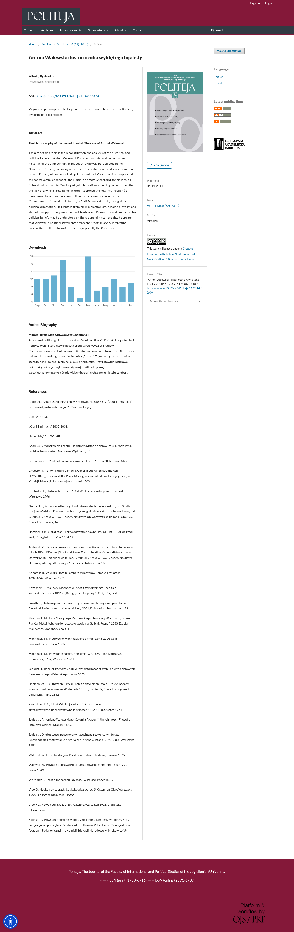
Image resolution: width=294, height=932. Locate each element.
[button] (10, 921)
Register (255, 3)
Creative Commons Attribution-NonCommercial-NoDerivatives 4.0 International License (171, 254)
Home (32, 44)
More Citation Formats (164, 301)
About (119, 30)
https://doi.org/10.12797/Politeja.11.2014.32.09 (67, 96)
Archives (47, 30)
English (218, 76)
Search (219, 30)
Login (268, 3)
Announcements (71, 30)
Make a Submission (229, 51)
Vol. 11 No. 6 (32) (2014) (72, 44)
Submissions (96, 30)
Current (29, 30)
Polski (218, 83)
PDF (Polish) (161, 165)
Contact (138, 30)
